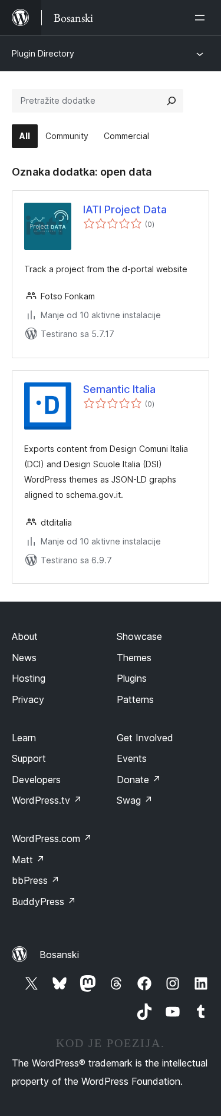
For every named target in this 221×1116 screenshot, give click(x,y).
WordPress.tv (47, 800)
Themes (134, 657)
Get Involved (145, 738)
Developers (36, 779)
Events (132, 758)
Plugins (132, 678)
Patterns (135, 699)
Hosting (28, 678)
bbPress (36, 880)
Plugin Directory (43, 53)
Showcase (139, 636)
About (25, 636)
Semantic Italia (119, 389)
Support (29, 758)
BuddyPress (44, 901)
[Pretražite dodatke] (171, 101)
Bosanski (59, 954)
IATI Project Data (125, 209)
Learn (24, 738)
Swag (135, 800)
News (24, 657)
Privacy (28, 699)
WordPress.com (52, 838)
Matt (28, 860)
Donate (139, 779)
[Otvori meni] (202, 17)
